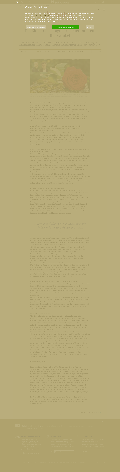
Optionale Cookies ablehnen (36, 27)
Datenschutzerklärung (42, 15)
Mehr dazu (89, 27)
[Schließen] (60, 2)
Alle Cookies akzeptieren (66, 27)
